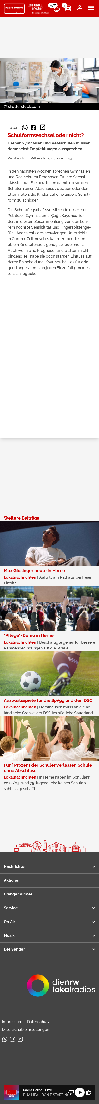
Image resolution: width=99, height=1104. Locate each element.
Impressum (12, 1021)
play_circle (80, 1092)
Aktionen (12, 880)
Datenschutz (38, 1021)
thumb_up (88, 1092)
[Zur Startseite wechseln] (14, 8)
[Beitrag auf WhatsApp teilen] (25, 127)
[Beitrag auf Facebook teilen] (33, 127)
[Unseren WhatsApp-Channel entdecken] (5, 1039)
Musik (9, 935)
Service (11, 908)
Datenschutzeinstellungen (25, 1029)
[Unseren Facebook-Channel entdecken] (12, 1039)
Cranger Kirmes (18, 894)
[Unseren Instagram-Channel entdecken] (20, 1039)
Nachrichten (15, 866)
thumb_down (71, 1092)
